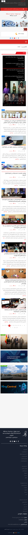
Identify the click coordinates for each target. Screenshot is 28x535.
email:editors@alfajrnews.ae (14, 524)
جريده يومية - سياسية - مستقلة (13, 14)
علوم (26, 477)
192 (20, 325)
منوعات (25, 487)
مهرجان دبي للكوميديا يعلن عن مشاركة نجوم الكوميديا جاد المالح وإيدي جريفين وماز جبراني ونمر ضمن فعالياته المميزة (15, 99)
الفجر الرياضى (24, 456)
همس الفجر (24, 468)
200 (3, 325)
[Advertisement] (14, 414)
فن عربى (25, 506)
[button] (25, 341)
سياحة (25, 475)
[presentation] (2, 1)
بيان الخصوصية (24, 483)
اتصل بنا (25, 509)
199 (5, 325)
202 (15, 327)
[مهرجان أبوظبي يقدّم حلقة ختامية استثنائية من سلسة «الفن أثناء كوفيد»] (14, 247)
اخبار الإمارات (24, 451)
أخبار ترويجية (24, 466)
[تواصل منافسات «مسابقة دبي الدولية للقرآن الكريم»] (14, 166)
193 (18, 325)
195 (14, 325)
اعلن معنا (25, 511)
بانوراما (25, 473)
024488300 (21, 519)
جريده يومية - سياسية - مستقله (11, 434)
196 (11, 325)
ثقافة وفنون (24, 502)
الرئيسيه (23, 47)
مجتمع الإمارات (24, 461)
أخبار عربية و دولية (23, 454)
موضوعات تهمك (4, 365)
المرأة (26, 490)
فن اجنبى (25, 504)
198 (7, 325)
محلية (25, 492)
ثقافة (19, 47)
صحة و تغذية (24, 485)
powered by (10, 532)
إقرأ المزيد (17, 159)
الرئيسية (25, 449)
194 (16, 325)
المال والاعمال (24, 458)
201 (17, 327)
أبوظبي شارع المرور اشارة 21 (17, 517)
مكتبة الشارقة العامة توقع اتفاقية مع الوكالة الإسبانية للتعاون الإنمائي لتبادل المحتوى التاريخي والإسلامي (15, 282)
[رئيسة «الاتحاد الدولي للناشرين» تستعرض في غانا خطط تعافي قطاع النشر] (14, 219)
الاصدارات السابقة (23, 499)
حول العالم (25, 471)
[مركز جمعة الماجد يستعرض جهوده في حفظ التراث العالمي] (14, 140)
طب (26, 494)
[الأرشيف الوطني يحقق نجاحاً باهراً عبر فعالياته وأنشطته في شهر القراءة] (14, 303)
